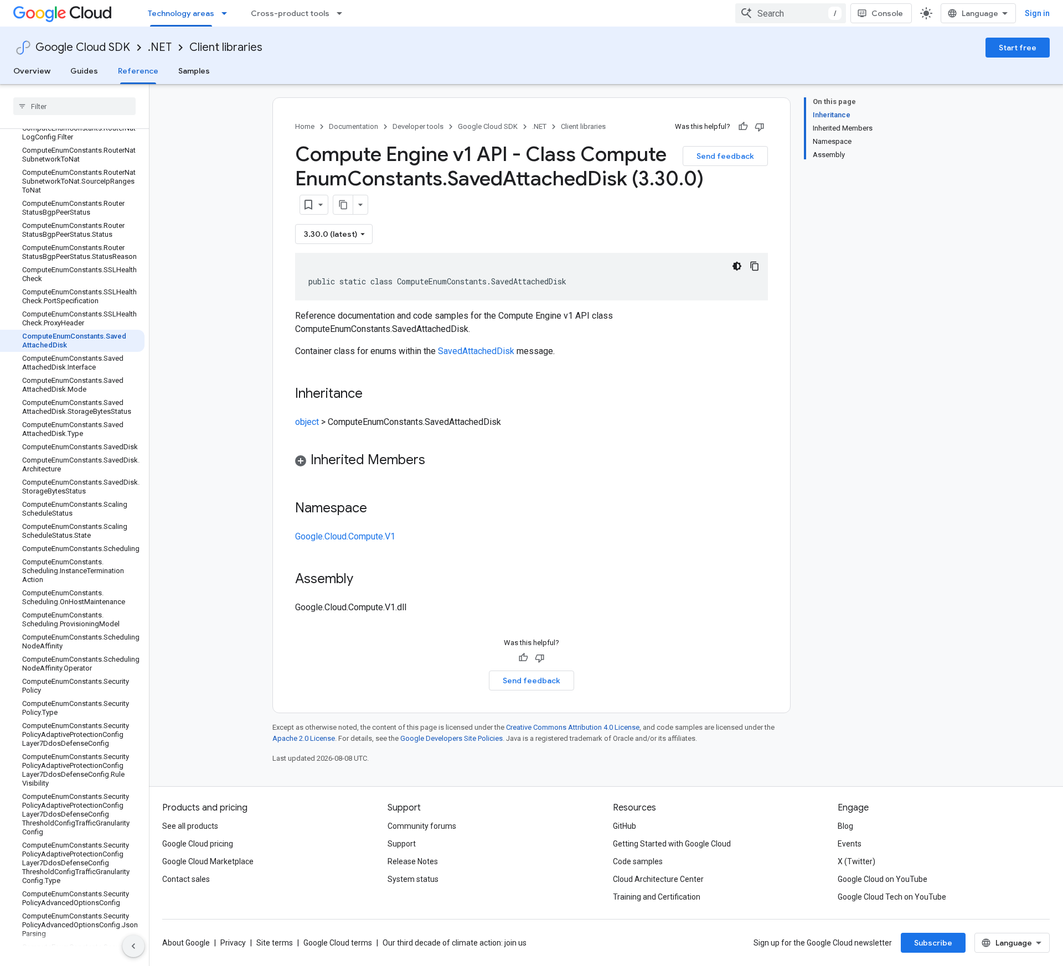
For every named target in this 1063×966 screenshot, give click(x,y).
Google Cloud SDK (82, 47)
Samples (194, 71)
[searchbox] (74, 106)
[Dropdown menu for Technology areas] (227, 13)
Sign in (1037, 13)
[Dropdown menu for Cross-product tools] (342, 13)
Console (887, 13)
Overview (31, 71)
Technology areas (181, 13)
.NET (160, 47)
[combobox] (790, 13)
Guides (84, 71)
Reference (138, 71)
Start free (1017, 48)
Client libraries (225, 47)
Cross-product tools (290, 13)
